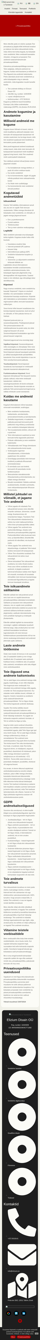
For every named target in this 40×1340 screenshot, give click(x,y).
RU (21, 3)
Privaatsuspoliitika (24, 1337)
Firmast (14, 9)
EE (29, 3)
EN (37, 3)
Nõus (13, 1337)
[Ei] (36, 1334)
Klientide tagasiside (15, 12)
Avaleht (7, 9)
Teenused (23, 9)
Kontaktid (28, 12)
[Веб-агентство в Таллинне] (8, 1313)
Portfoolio (32, 9)
